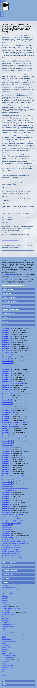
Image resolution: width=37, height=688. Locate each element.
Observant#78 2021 (7, 340)
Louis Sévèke (5, 635)
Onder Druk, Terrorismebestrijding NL (12, 426)
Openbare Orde (6, 647)
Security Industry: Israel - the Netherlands (13, 383)
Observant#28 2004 (7, 461)
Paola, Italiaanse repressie (9, 655)
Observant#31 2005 (7, 455)
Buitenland (4, 600)
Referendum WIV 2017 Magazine (12, 562)
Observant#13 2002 (7, 500)
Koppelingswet (6, 632)
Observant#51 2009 (7, 404)
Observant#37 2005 (7, 443)
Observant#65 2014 (7, 371)
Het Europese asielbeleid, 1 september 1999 (14, 541)
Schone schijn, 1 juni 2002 (9, 490)
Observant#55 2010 (7, 395)
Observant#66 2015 (7, 369)
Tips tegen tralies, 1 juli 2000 (9, 516)
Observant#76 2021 (7, 344)
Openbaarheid (7, 293)
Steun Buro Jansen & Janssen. (10, 279)
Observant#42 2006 (7, 430)
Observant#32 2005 (7, 453)
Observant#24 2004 (7, 469)
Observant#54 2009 (7, 397)
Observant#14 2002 (7, 498)
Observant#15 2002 (7, 496)
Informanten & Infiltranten (9, 641)
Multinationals (5, 645)
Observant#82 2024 (7, 332)
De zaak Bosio (6, 610)
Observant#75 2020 (7, 346)
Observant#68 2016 (7, 365)
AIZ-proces (5, 596)
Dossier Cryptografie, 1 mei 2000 (11, 518)
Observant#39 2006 (7, 436)
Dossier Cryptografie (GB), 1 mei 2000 (12, 521)
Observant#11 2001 (7, 504)
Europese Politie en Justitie (9, 624)
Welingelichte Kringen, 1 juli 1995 (11, 547)
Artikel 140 (4, 598)
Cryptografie (5, 606)
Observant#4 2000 (7, 529)
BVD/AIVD (4, 602)
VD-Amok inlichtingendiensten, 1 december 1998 (15, 543)
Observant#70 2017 (7, 361)
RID (3, 671)
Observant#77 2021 (7, 342)
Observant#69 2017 (7, 363)
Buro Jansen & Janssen (8, 274)
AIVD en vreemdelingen (8, 594)
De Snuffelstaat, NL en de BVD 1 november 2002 (15, 488)
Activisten (4, 585)
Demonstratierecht (7, 612)
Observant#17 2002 (7, 492)
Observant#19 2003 (7, 484)
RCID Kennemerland (7, 667)
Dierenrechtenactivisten (8, 614)
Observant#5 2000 (7, 527)
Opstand (4, 651)
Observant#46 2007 (7, 416)
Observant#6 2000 (7, 525)
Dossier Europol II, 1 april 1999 (10, 539)
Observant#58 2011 (7, 387)
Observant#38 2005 (7, 441)
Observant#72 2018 (7, 354)
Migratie (4, 643)
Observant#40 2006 (7, 434)
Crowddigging (7, 317)
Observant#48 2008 (7, 410)
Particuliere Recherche (8, 657)
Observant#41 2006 (7, 432)
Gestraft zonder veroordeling (9, 438)
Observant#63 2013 (7, 375)
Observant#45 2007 (7, 418)
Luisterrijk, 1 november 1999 (9, 537)
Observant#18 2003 (7, 486)
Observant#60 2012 (7, 381)
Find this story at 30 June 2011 (10, 240)
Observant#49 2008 (7, 408)
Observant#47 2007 (7, 414)
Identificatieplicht (6, 639)
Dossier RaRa (5, 620)
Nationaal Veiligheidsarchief (11, 309)
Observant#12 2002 (7, 502)
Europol (4, 628)
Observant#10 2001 (7, 506)
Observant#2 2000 (7, 533)
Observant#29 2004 (7, 459)
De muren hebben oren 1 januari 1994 (12, 551)
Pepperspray (5, 661)
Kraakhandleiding (8, 574)
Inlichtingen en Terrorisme (10, 301)
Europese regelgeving (8, 626)
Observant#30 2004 (7, 457)
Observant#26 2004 (7, 465)
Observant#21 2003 (7, 480)
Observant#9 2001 (7, 508)
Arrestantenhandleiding (8, 352)
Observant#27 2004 (7, 463)
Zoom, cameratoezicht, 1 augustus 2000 (13, 514)
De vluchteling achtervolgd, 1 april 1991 (12, 555)
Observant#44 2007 (7, 420)
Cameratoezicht (6, 604)
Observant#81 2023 (7, 334)
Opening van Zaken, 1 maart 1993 (11, 553)
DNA (3, 616)
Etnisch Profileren (6, 622)
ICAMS (4, 637)
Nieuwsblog (6, 305)
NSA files (5, 321)
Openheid (4, 649)
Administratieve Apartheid (9, 587)
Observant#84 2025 (7, 328)
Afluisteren (4, 592)
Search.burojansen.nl (9, 289)
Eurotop (4, 630)
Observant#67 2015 (7, 367)
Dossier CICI (5, 618)
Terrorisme (5, 673)
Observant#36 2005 (7, 445)
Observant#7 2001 (7, 512)
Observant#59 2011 (7, 385)
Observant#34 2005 (7, 449)
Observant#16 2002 (7, 494)
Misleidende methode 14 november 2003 (13, 475)
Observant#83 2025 (7, 330)
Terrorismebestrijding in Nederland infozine (13, 422)
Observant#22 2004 (7, 473)
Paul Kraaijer (5, 659)
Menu (18, 19)
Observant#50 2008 (7, 406)
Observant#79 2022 (7, 338)
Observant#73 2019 (7, 350)
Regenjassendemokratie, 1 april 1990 (12, 557)
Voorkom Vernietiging (9, 566)
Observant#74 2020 (7, 348)
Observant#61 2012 (7, 379)
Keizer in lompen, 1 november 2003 (11, 477)
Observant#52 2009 (7, 402)
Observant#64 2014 (7, 373)
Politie (3, 663)
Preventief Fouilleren (7, 665)
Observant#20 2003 (7, 482)
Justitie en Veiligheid (9, 297)
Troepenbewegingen (9, 313)
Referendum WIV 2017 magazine (11, 356)
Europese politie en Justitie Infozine (11, 391)
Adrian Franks (5, 589)
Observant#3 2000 (7, 531)
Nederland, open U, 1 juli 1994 (10, 549)
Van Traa (4, 676)
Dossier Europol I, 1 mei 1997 (10, 545)
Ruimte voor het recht (8, 424)
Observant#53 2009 (7, 400)
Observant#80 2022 (7, 336)
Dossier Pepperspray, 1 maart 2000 (11, 523)
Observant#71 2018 (7, 359)
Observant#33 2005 (7, 451)
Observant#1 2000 (7, 535)
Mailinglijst (6, 578)
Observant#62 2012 (7, 377)
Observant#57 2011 (7, 389)
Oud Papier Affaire (7, 653)
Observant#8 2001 (7, 510)
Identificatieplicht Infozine (8, 412)
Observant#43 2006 (7, 428)
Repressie (4, 669)
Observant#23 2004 (7, 471)
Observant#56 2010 (7, 393)
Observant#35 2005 (7, 447)
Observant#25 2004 (7, 467)
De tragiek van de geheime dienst (11, 608)
